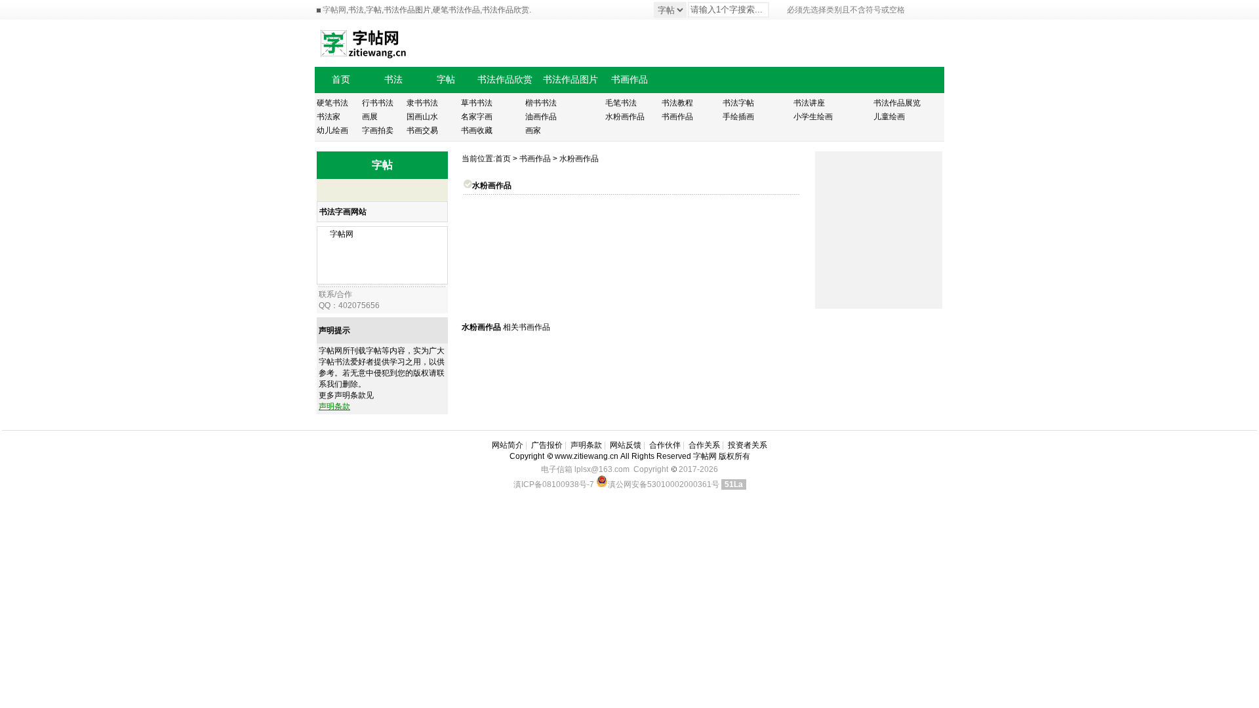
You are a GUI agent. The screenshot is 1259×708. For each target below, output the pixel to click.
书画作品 (535, 158)
